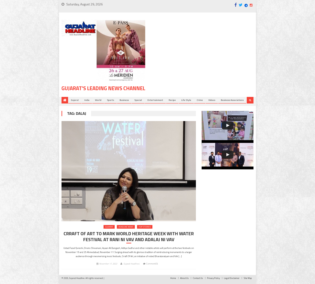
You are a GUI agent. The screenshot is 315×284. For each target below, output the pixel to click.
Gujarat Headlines (131, 263)
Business (124, 100)
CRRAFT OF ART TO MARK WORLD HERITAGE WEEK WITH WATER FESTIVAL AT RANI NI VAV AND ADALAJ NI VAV (129, 237)
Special (138, 100)
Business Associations (232, 100)
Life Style (186, 100)
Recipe (172, 100)
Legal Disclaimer (232, 278)
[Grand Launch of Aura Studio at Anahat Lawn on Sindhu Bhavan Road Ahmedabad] (227, 125)
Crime (200, 100)
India (86, 100)
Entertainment (155, 100)
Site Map (248, 278)
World (98, 100)
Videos (211, 100)
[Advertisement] (204, 46)
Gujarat (75, 100)
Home (173, 278)
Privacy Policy (213, 278)
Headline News (125, 226)
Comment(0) (152, 263)
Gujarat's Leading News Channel (103, 88)
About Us (184, 278)
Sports (110, 100)
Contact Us (198, 278)
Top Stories (145, 226)
